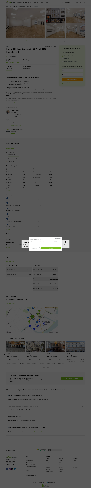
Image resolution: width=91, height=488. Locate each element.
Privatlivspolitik (58, 238)
